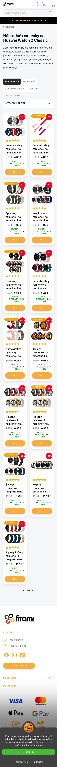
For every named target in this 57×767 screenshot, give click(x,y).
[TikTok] (22, 654)
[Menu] (53, 4)
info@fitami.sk (17, 640)
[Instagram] (14, 654)
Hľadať (50, 13)
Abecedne (33, 89)
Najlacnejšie (12, 81)
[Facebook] (6, 654)
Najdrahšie (29, 81)
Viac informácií (35, 745)
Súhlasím (30, 752)
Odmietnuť (39, 762)
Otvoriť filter (16, 103)
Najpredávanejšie (14, 89)
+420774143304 (18, 646)
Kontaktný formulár (19, 666)
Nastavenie (22, 761)
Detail (15, 172)
